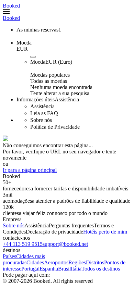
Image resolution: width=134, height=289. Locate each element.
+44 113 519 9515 (23, 244)
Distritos (95, 262)
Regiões (77, 262)
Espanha (49, 269)
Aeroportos (56, 262)
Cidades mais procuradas (24, 259)
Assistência (36, 225)
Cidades (35, 262)
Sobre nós (13, 225)
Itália (76, 269)
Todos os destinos (100, 269)
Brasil (64, 269)
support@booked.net (65, 244)
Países (9, 256)
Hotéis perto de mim (105, 232)
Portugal (30, 269)
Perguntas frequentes (71, 225)
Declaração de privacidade (54, 232)
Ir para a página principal (30, 170)
